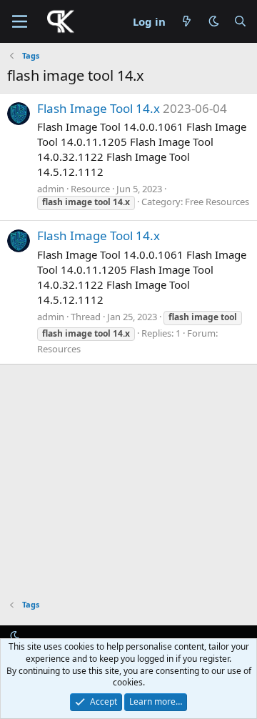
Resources (59, 348)
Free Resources (217, 201)
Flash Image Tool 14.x (98, 108)
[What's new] (187, 22)
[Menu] (19, 21)
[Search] (240, 22)
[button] (213, 21)
